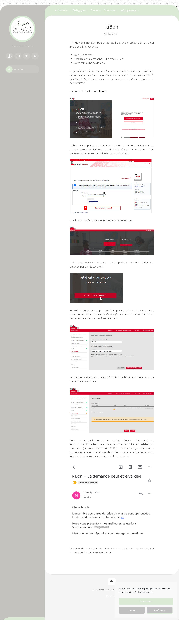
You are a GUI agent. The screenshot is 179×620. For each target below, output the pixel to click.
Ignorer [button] (132, 610)
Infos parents (128, 10)
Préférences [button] (159, 610)
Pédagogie (78, 10)
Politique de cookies (143, 592)
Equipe (94, 10)
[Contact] (18, 56)
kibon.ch (102, 91)
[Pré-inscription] (35, 56)
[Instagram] (26, 56)
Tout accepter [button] (146, 601)
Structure (109, 10)
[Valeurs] (9, 56)
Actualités (61, 10)
